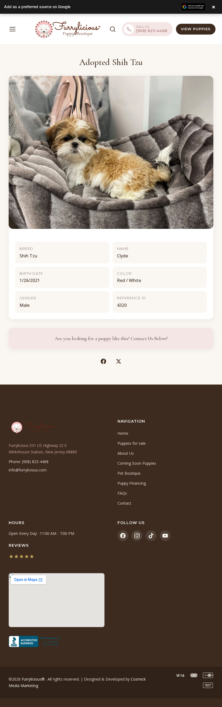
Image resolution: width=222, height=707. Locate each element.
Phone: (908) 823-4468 (28, 461)
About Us (125, 453)
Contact (124, 503)
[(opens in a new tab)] (57, 641)
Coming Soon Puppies (136, 463)
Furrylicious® (34, 679)
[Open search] (113, 29)
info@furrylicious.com (28, 470)
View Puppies (196, 29)
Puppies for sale (131, 443)
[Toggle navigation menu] (12, 29)
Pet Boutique (129, 473)
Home (122, 433)
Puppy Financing (131, 483)
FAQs (122, 493)
